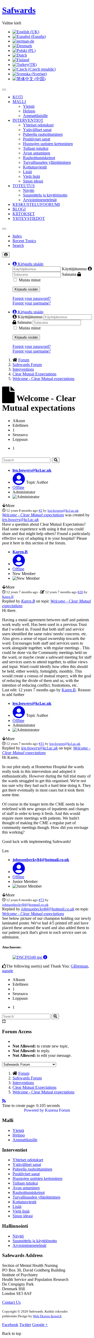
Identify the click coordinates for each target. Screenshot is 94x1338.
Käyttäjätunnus (74, 269)
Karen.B (20, 552)
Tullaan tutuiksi (35, 148)
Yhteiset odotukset (38, 125)
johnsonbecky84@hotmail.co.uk (41, 859)
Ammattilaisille (35, 115)
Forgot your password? (32, 298)
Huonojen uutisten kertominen (48, 143)
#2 (40, 510)
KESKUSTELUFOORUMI (36, 204)
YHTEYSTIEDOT (29, 218)
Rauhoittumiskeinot (39, 158)
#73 (41, 900)
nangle (7, 971)
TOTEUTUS (24, 186)
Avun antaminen (36, 153)
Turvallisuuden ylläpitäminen (47, 162)
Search (18, 245)
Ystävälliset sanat (37, 129)
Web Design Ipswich (47, 1316)
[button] (28, 264)
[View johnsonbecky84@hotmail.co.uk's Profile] (19, 871)
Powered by (34, 1110)
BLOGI (19, 209)
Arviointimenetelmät (40, 200)
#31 (41, 744)
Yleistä (28, 106)
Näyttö (28, 190)
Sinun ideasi (33, 181)
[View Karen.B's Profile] (19, 564)
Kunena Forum (57, 1110)
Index (17, 236)
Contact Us (11, 1302)
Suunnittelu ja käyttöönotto (45, 195)
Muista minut (29, 280)
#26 (80, 592)
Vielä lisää (31, 176)
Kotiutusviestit (35, 167)
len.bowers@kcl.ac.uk (32, 470)
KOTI (18, 97)
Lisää (27, 172)
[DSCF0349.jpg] (28, 957)
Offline (18, 487)
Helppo (29, 111)
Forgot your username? (32, 303)
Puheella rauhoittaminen (43, 134)
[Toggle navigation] (4, 228)
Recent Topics (24, 241)
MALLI (19, 101)
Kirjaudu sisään (26, 289)
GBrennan (79, 966)
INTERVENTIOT (28, 120)
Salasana (69, 274)
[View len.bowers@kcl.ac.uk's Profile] (19, 482)
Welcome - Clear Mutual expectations (33, 515)
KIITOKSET (24, 214)
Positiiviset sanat (36, 139)
